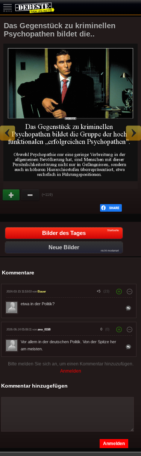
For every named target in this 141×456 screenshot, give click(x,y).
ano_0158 (44, 329)
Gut (11, 195)
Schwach (30, 195)
